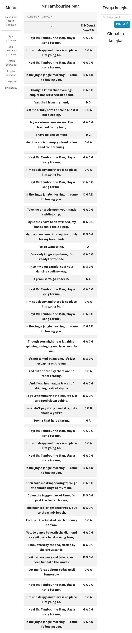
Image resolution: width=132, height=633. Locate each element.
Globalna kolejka (115, 37)
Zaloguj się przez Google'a (11, 20)
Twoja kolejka (116, 7)
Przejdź (122, 24)
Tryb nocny (11, 87)
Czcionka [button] (32, 16)
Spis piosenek (11, 38)
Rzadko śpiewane (11, 62)
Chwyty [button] (46, 16)
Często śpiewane (11, 72)
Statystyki (11, 81)
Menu (11, 7)
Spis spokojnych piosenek (11, 50)
